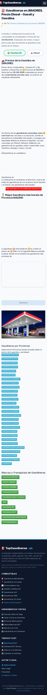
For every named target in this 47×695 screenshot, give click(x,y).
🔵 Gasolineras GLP (9, 592)
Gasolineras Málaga (9, 435)
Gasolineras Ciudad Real (11, 415)
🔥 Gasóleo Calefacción (11, 589)
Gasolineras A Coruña (10, 423)
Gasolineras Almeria (9, 363)
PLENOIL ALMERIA (9, 487)
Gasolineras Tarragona (10, 459)
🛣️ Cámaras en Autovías (11, 653)
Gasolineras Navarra (9, 443)
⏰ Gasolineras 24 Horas (11, 599)
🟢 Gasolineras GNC (10, 596)
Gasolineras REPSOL (10, 477)
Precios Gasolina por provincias (24, 23)
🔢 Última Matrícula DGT (11, 625)
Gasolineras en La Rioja (10, 451)
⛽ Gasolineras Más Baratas (13, 579)
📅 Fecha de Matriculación (12, 621)
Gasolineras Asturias (9, 367)
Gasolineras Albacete (10, 355)
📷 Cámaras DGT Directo (11, 646)
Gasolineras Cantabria (10, 407)
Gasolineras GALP (9, 512)
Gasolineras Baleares (10, 383)
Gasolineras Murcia (9, 439)
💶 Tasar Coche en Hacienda (13, 618)
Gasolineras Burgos (9, 395)
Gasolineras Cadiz (9, 403)
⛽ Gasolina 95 (15, 53)
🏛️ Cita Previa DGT (9, 643)
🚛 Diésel (35, 53)
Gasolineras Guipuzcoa (10, 427)
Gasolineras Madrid (9, 431)
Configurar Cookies (9, 675)
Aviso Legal (6, 668)
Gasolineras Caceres (10, 399)
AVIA (4, 502)
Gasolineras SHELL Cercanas (13, 497)
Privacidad (6, 672)
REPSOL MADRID (9, 482)
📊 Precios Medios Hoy (11, 585)
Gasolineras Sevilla (9, 455)
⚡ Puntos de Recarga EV (12, 602)
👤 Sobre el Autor (9, 665)
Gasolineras (6, 464)
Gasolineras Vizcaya (9, 391)
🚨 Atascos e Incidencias (11, 650)
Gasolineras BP (8, 507)
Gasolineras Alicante (9, 359)
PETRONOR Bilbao (10, 522)
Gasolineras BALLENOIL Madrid (14, 517)
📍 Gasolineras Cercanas (12, 582)
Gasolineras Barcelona (10, 387)
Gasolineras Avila (8, 375)
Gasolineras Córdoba (10, 419)
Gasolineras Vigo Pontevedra (13, 447)
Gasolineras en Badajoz (11, 379)
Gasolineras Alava (8, 371)
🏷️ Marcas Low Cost (10, 628)
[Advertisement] (23, 103)
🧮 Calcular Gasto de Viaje (12, 614)
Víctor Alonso (11, 688)
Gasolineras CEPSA (10, 492)
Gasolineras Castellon (10, 411)
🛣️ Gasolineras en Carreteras (13, 631)
